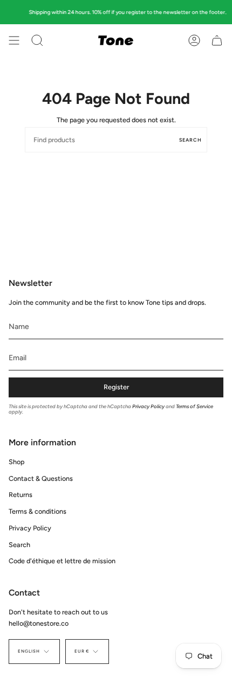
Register (116, 387)
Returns (20, 495)
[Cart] (216, 40)
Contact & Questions (41, 478)
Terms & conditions (37, 511)
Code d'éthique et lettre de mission (62, 561)
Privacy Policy (148, 406)
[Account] (194, 40)
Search (190, 140)
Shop (16, 462)
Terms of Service (194, 406)
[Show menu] (14, 40)
